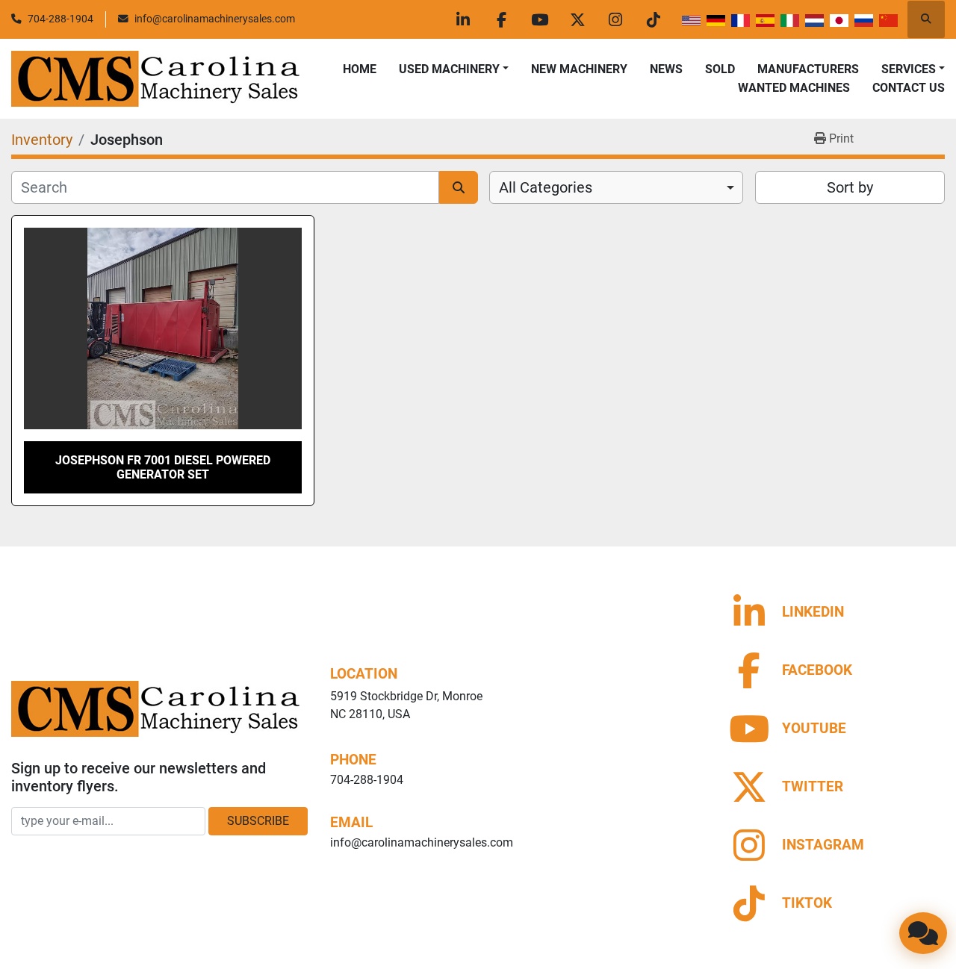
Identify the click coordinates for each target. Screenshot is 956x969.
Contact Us (908, 88)
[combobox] (616, 187)
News (666, 69)
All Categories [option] (545, 187)
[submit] (458, 187)
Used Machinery (449, 69)
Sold (720, 69)
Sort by (850, 187)
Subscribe (258, 821)
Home (359, 69)
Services (908, 69)
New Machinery (579, 69)
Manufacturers (808, 69)
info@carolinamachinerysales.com (214, 19)
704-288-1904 (60, 19)
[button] (454, 69)
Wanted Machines (794, 88)
